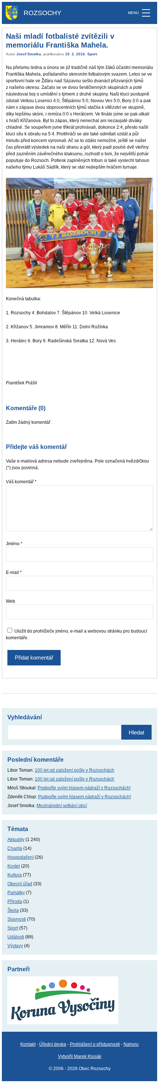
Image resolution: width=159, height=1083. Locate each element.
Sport (92, 54)
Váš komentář (21, 481)
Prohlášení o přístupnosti (95, 1044)
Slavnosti (16, 919)
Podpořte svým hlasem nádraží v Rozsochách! (84, 787)
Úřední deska (52, 1044)
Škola (13, 910)
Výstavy (15, 945)
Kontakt (27, 1044)
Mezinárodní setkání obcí (62, 805)
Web (10, 601)
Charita (14, 848)
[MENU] (146, 13)
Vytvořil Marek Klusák (79, 1056)
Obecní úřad (19, 883)
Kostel (13, 866)
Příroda (14, 901)
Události (15, 937)
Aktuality (15, 839)
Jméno (14, 543)
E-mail (14, 572)
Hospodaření (20, 857)
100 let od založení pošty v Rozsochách (74, 770)
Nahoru (131, 1044)
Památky (16, 892)
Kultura (14, 875)
